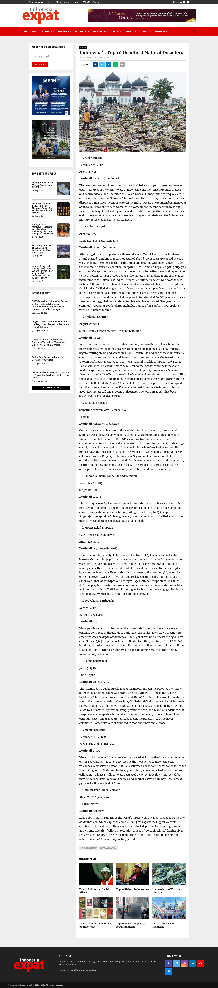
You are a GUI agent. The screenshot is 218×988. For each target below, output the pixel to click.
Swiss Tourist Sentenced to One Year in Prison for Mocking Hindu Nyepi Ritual (51, 375)
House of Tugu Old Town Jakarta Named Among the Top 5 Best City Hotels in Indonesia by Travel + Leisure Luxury (42, 272)
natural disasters (108, 848)
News (34, 31)
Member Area (161, 31)
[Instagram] (184, 963)
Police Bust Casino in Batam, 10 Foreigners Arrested (48, 358)
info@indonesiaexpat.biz (84, 970)
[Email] (168, 971)
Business (47, 31)
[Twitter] (176, 963)
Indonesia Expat (89, 57)
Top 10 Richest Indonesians (132, 889)
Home (59, 2)
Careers (96, 2)
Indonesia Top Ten (89, 848)
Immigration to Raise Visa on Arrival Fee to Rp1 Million (42, 185)
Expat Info (131, 31)
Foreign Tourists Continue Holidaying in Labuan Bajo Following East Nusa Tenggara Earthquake (42, 229)
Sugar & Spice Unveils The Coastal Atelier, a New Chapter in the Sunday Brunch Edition (51, 324)
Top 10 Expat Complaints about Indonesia (131, 925)
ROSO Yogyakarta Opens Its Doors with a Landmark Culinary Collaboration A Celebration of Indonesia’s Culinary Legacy (49, 305)
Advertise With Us (82, 2)
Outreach (80, 31)
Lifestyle (63, 31)
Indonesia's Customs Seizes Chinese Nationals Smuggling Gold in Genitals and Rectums (42, 208)
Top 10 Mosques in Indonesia (163, 925)
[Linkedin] (192, 963)
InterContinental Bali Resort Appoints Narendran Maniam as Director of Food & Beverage (48, 342)
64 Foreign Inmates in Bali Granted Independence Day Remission (41, 249)
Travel (115, 31)
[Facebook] (168, 963)
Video (144, 31)
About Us (68, 2)
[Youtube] (200, 963)
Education (99, 31)
